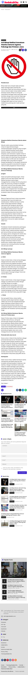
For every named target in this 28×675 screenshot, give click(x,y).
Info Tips (3, 624)
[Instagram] (13, 660)
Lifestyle (3, 631)
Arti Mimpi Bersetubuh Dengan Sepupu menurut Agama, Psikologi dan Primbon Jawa (17, 580)
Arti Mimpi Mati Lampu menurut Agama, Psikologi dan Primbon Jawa (7, 406)
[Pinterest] (7, 660)
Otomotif (3, 626)
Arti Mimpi (10, 386)
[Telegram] (23, 390)
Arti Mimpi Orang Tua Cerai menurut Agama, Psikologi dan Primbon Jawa (16, 586)
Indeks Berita (4, 645)
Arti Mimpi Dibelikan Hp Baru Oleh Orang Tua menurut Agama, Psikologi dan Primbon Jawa (20, 420)
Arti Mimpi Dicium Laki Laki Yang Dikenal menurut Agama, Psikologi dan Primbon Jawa (20, 406)
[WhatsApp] (25, 390)
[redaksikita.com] (10, 2)
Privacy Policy (4, 651)
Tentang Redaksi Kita (6, 654)
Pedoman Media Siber (6, 649)
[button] (21, 2)
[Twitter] (20, 390)
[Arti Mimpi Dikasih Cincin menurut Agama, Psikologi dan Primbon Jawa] (7, 413)
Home (2, 665)
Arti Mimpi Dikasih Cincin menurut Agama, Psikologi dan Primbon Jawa (7, 420)
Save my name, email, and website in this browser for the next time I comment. (13, 468)
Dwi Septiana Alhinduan (6, 49)
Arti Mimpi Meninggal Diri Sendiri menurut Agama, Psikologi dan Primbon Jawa (20, 434)
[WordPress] (10, 660)
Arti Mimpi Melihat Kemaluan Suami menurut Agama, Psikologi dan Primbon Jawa (16, 596)
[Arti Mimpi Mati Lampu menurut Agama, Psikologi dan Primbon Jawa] (7, 399)
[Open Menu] (23, 2)
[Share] (25, 50)
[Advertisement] (14, 25)
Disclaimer (3, 643)
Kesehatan (4, 629)
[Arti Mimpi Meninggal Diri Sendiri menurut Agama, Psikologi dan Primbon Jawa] (21, 427)
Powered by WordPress (7, 671)
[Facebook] (17, 390)
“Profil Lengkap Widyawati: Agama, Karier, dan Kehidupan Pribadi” (16, 591)
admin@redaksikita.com (10, 616)
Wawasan (4, 40)
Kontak (3, 647)
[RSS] (15, 660)
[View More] (14, 607)
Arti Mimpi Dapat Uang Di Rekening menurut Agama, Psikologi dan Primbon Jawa (7, 426)
